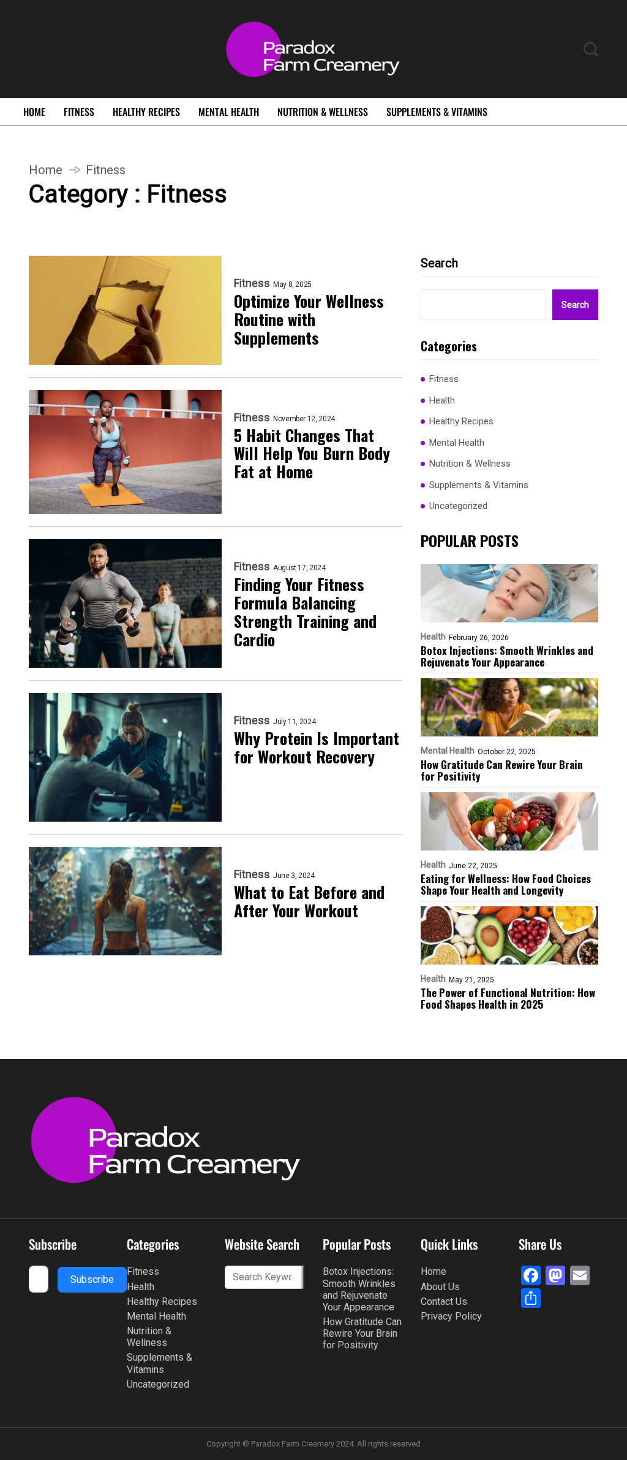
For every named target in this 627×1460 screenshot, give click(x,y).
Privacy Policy (451, 1316)
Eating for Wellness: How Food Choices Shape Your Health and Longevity (506, 884)
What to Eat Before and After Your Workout (309, 901)
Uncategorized (458, 505)
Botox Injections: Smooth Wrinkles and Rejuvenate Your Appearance (507, 656)
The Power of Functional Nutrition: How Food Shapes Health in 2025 (508, 998)
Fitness (79, 111)
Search (439, 263)
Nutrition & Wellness (322, 111)
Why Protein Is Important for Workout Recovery (316, 747)
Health (442, 400)
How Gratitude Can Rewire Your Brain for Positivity (502, 770)
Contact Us (444, 1301)
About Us (440, 1287)
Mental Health (228, 111)
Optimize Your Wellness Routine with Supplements (309, 319)
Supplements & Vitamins (436, 111)
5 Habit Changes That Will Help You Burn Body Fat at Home (312, 453)
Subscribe (92, 1279)
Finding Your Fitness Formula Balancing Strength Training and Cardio (305, 612)
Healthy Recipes (146, 111)
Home (34, 111)
